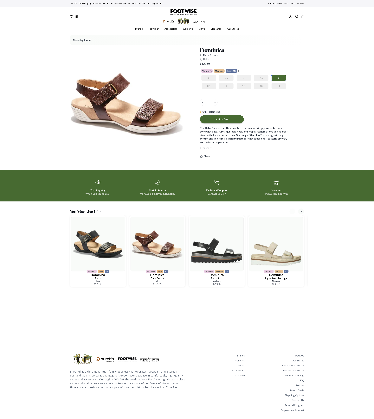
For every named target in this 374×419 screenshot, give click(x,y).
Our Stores (298, 360)
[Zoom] (75, 155)
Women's (239, 360)
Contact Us (298, 400)
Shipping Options (294, 395)
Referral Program (294, 405)
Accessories (238, 370)
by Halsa (204, 59)
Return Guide (297, 390)
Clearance (239, 375)
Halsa (98, 281)
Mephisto (217, 281)
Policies (300, 385)
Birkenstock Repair (293, 370)
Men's (241, 365)
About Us (299, 355)
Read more (206, 148)
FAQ (302, 380)
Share (207, 156)
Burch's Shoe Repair (293, 365)
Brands (241, 355)
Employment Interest (292, 410)
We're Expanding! (294, 375)
